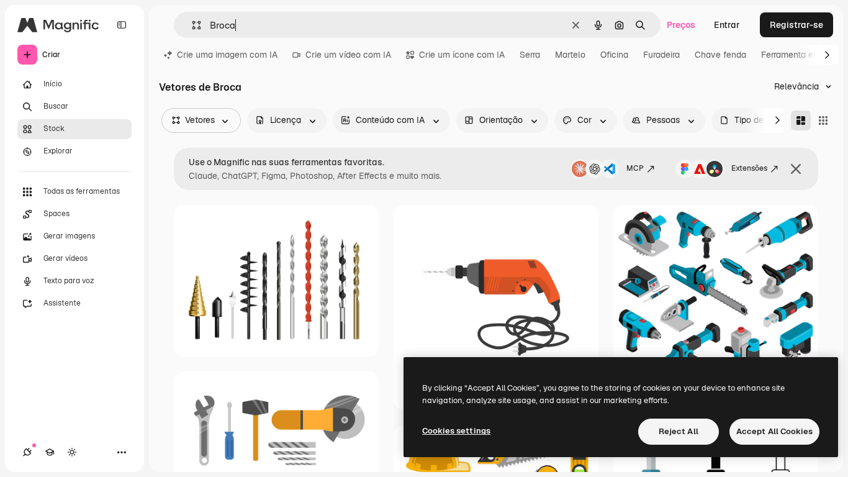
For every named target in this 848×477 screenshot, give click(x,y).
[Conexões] (27, 452)
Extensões (749, 168)
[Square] (823, 120)
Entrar (727, 24)
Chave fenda (720, 54)
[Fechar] (795, 168)
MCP (635, 168)
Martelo (570, 54)
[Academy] (50, 452)
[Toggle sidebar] (122, 25)
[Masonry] (801, 120)
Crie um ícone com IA (462, 54)
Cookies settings (456, 430)
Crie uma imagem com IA (227, 54)
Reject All (678, 431)
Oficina (614, 54)
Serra (530, 54)
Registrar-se (796, 24)
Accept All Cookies (774, 431)
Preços (681, 24)
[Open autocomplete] (191, 25)
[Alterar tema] (72, 452)
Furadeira (661, 54)
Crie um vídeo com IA (348, 54)
